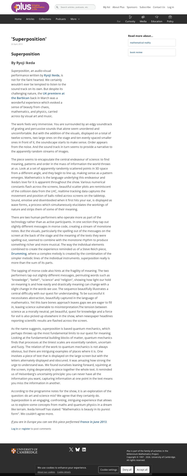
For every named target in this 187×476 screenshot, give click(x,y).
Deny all (127, 469)
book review (136, 52)
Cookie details (64, 472)
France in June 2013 (93, 422)
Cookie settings (108, 469)
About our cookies (46, 472)
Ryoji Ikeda (51, 75)
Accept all (142, 469)
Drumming (19, 254)
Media (143, 21)
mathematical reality (140, 42)
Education (156, 21)
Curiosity (130, 21)
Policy (170, 21)
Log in (14, 428)
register (26, 428)
